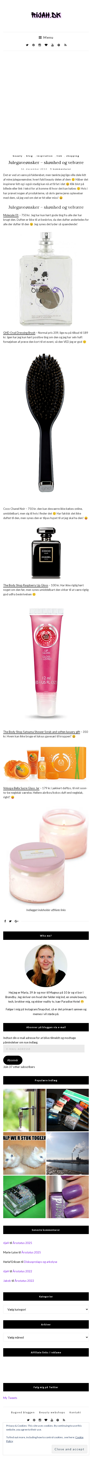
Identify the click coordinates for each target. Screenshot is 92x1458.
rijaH (6, 1243)
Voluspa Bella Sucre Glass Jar (21, 788)
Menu (47, 37)
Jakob (7, 1280)
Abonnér (12, 1060)
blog (29, 156)
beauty (17, 156)
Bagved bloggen (23, 1412)
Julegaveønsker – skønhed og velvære (46, 162)
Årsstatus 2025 (22, 1243)
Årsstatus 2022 (22, 1271)
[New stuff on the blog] (24, 1153)
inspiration (45, 156)
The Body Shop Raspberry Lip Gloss (25, 585)
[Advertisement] (46, 99)
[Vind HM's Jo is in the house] (24, 1197)
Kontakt (75, 1412)
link (59, 156)
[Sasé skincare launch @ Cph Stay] (67, 1153)
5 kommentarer (60, 169)
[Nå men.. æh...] (24, 1110)
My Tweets (10, 1398)
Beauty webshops (52, 1412)
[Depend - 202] (67, 1197)
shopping (72, 156)
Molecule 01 (11, 215)
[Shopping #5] (67, 1110)
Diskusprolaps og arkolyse (40, 1261)
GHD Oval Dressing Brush (19, 332)
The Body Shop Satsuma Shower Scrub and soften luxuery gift (41, 732)
